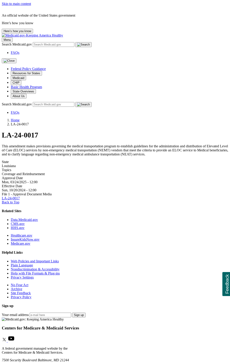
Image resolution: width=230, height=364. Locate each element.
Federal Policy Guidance (28, 69)
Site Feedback (21, 293)
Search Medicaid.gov (17, 44)
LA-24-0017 (11, 198)
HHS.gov (17, 228)
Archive (16, 289)
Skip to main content (16, 4)
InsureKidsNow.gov (25, 239)
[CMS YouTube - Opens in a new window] (11, 341)
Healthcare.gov (21, 235)
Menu (7, 39)
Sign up (79, 315)
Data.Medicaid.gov (24, 220)
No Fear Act (19, 285)
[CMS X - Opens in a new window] (5, 341)
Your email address (15, 315)
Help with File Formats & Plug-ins (35, 273)
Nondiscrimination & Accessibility (35, 269)
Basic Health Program (26, 87)
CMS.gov (18, 224)
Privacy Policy (21, 297)
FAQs (15, 52)
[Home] (32, 35)
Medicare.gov (20, 243)
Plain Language (22, 265)
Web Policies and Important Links (35, 261)
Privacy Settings (22, 277)
